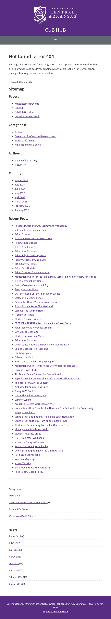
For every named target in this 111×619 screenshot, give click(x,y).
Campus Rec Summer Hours (30, 310)
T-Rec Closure (22, 234)
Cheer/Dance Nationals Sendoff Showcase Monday (42, 344)
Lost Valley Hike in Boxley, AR (30, 395)
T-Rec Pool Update (25, 268)
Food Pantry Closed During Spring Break (36, 361)
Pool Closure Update (26, 242)
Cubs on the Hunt (24, 357)
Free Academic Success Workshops (33, 238)
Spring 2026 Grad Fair (26, 391)
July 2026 (20, 184)
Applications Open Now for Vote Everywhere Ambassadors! (46, 365)
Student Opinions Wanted (28, 319)
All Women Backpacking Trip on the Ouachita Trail (41, 425)
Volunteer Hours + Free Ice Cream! (33, 327)
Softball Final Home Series (29, 297)
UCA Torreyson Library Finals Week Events (37, 293)
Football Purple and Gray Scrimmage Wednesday (41, 225)
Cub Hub (55, 30)
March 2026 (21, 201)
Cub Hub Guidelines (25, 112)
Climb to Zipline (23, 353)
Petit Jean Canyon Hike (27, 454)
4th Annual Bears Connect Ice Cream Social (38, 374)
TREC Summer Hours (26, 264)
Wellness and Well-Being (28, 144)
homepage (21, 68)
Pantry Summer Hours (26, 289)
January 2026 (22, 210)
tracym (18, 164)
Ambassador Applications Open (31, 387)
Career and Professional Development (35, 136)
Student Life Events (25, 140)
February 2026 (22, 205)
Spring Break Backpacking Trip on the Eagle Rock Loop (44, 416)
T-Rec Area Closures (25, 247)
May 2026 (20, 193)
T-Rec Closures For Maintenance (32, 272)
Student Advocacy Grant (28, 433)
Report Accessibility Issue (55, 611)
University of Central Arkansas (40, 603)
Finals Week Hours (24, 314)
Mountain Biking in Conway (29, 442)
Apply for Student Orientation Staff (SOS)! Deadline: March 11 (48, 378)
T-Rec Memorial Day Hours (29, 281)
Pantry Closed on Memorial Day (31, 285)
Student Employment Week (29, 336)
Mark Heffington (23, 160)
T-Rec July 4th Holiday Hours (30, 255)
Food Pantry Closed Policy (29, 471)
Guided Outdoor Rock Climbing (31, 348)
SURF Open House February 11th (32, 467)
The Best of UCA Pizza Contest (31, 382)
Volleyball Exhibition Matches (30, 230)
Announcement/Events (27, 103)
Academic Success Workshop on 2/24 (34, 404)
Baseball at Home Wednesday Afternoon (36, 302)
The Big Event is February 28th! (31, 429)
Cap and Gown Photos (27, 370)
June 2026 (20, 188)
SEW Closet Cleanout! (26, 331)
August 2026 (21, 180)
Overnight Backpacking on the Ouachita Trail (39, 450)
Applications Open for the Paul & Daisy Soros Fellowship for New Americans (55, 276)
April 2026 (20, 197)
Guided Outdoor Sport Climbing (32, 446)
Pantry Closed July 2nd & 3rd (30, 259)
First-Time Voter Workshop (29, 437)
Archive (18, 132)
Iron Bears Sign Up (25, 459)
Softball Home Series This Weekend (34, 306)
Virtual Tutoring (23, 463)
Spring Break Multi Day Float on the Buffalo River (41, 420)
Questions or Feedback (27, 116)
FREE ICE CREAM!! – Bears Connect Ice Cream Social (43, 323)
